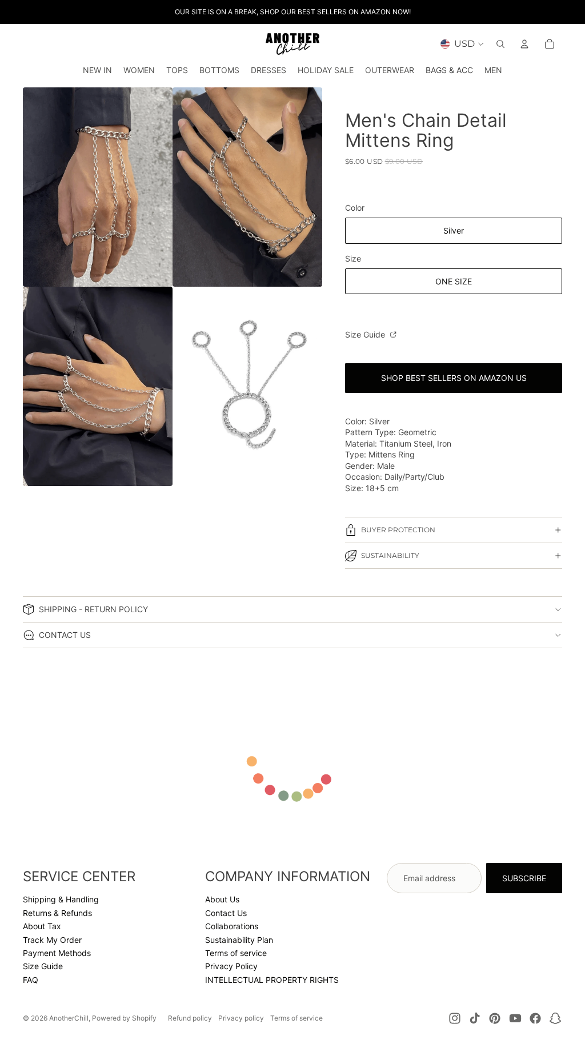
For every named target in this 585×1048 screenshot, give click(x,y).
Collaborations (231, 926)
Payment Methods (57, 953)
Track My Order (52, 940)
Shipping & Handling (61, 899)
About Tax (42, 926)
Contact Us (226, 913)
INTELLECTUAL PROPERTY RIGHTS (272, 980)
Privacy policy (241, 1018)
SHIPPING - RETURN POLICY (93, 609)
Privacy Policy (231, 966)
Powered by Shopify (124, 1018)
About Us (222, 899)
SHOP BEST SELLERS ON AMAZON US (454, 378)
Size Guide (366, 334)
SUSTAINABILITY (390, 555)
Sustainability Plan (239, 940)
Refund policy (190, 1018)
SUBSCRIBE (524, 878)
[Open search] (500, 44)
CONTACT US (65, 635)
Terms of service (236, 953)
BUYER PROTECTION (398, 529)
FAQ (30, 980)
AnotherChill (69, 1018)
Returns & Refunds (57, 913)
